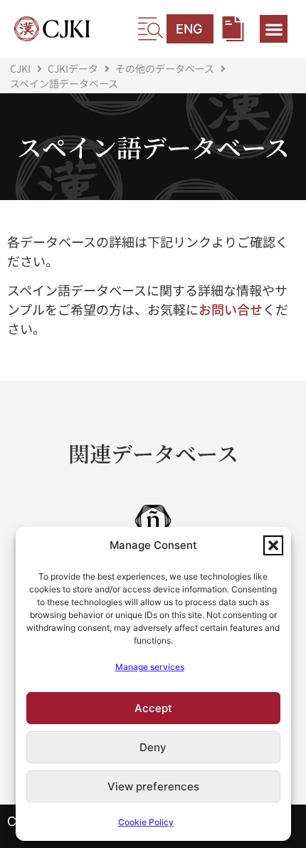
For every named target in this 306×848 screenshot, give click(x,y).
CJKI (20, 68)
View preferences (153, 786)
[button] (273, 545)
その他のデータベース (164, 68)
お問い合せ (231, 309)
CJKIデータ (73, 68)
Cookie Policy (146, 822)
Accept (153, 708)
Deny (153, 747)
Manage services (149, 666)
